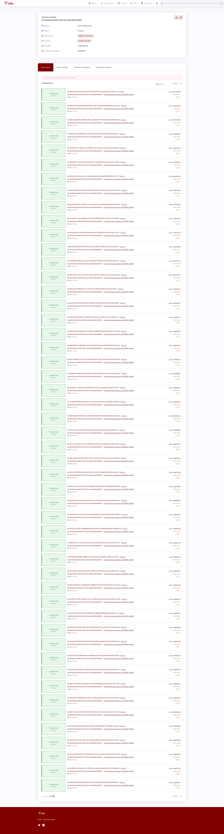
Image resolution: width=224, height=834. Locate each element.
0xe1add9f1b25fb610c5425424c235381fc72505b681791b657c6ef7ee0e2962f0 (93, 303)
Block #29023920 (174, 134)
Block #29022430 (174, 148)
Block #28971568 (174, 472)
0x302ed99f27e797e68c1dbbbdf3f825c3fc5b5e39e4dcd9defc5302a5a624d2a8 (93, 148)
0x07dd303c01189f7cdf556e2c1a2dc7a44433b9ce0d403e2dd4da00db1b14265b (94, 599)
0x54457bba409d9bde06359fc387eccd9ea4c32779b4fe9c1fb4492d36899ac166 (93, 120)
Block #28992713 (174, 317)
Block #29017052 (174, 190)
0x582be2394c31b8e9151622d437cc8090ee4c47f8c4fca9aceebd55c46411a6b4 (93, 571)
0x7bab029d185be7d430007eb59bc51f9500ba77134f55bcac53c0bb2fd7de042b (94, 190)
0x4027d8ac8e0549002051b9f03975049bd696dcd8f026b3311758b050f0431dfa (93, 641)
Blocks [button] (93, 3)
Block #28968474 (174, 515)
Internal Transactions (82, 67)
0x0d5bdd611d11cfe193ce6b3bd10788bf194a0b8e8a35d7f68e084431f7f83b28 (93, 486)
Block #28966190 (174, 557)
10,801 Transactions (85, 36)
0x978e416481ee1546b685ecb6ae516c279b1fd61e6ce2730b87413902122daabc (93, 345)
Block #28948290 (174, 684)
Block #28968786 (174, 501)
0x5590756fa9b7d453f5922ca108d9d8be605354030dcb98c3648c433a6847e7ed (93, 416)
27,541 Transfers (84, 41)
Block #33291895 (174, 92)
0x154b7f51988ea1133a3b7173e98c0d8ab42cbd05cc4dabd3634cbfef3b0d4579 (93, 359)
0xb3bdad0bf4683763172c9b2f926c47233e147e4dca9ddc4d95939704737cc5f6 (93, 754)
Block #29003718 (174, 261)
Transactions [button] (108, 3)
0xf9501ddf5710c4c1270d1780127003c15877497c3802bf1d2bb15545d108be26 (93, 275)
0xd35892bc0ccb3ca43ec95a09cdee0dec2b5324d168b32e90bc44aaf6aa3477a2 (93, 543)
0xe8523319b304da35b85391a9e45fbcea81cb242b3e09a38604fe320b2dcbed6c (93, 106)
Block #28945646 (174, 712)
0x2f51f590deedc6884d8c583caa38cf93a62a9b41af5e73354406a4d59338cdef (93, 134)
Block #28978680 (174, 430)
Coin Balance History (103, 67)
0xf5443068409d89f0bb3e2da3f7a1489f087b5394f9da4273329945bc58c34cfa (93, 261)
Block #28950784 (174, 670)
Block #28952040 (174, 656)
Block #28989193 (174, 331)
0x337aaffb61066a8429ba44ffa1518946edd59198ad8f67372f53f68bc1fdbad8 (93, 726)
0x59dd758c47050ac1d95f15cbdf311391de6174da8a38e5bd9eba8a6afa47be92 (93, 204)
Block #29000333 (174, 303)
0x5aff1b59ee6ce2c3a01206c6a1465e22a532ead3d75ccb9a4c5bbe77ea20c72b (93, 712)
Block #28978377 (174, 444)
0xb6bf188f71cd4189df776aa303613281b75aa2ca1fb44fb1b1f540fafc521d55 (93, 388)
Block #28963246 (174, 571)
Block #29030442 (174, 106)
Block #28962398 (174, 585)
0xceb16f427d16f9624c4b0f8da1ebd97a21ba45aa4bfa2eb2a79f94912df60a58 (93, 402)
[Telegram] (43, 825)
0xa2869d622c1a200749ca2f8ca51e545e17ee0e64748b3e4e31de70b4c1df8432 (93, 162)
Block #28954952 (174, 613)
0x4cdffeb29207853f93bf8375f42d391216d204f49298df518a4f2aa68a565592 (93, 782)
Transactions (45, 67)
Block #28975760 (174, 458)
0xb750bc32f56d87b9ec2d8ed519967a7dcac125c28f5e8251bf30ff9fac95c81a (93, 472)
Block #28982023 (174, 402)
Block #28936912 (174, 783)
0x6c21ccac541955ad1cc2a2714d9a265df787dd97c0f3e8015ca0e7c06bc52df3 (93, 444)
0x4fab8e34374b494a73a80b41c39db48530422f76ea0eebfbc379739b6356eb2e (93, 627)
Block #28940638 (174, 740)
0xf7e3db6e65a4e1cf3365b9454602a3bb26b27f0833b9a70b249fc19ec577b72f (93, 233)
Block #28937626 (174, 768)
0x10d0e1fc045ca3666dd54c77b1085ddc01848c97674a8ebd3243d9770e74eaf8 (93, 331)
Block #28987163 (174, 360)
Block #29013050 (174, 233)
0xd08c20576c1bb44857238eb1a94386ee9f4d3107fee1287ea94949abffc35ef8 (93, 656)
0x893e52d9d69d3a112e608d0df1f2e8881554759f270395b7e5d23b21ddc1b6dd (94, 585)
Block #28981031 (174, 416)
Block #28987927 (174, 345)
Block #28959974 (174, 599)
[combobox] (193, 3)
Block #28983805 (174, 374)
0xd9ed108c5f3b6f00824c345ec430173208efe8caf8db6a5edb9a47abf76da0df (93, 698)
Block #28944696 (174, 726)
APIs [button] (135, 3)
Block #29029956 (174, 120)
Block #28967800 (174, 529)
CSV (50, 796)
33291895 (81, 51)
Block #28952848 (174, 628)
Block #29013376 (174, 219)
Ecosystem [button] (148, 3)
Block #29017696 (174, 176)
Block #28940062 (174, 754)
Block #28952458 (174, 642)
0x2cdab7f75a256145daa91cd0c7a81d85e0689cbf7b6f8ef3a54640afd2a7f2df (93, 740)
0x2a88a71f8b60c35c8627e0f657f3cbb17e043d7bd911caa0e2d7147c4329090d (93, 458)
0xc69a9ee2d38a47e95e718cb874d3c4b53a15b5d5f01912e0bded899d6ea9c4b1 (94, 500)
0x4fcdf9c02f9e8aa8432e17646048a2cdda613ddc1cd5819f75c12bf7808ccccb (93, 317)
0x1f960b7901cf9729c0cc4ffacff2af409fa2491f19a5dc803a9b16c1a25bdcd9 (92, 92)
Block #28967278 (174, 543)
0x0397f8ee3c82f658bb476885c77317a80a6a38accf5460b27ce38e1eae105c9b (93, 557)
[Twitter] (39, 825)
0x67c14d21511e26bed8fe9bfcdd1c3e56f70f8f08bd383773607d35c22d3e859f (93, 218)
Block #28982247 (174, 388)
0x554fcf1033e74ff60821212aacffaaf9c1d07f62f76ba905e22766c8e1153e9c (92, 289)
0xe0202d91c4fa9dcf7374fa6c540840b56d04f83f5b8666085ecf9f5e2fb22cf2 (92, 613)
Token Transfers (62, 67)
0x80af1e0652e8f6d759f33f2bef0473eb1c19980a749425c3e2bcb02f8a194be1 (92, 247)
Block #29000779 (174, 289)
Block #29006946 (174, 247)
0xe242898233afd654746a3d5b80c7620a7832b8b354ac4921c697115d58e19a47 (94, 373)
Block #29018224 (174, 162)
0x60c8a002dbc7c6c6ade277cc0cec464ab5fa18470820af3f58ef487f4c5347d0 (92, 176)
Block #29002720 (174, 275)
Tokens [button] (123, 3)
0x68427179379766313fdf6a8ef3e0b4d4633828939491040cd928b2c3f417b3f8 (93, 684)
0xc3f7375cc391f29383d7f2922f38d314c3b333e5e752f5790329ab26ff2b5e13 (92, 430)
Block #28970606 (174, 487)
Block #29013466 (174, 204)
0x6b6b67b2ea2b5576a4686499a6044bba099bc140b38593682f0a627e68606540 (94, 529)
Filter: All (159, 84)
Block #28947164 (174, 698)
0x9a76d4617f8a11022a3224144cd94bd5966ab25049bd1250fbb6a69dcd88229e (94, 514)
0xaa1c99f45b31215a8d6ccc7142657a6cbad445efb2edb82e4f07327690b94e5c (93, 768)
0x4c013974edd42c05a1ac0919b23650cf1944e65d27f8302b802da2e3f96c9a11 (93, 670)
